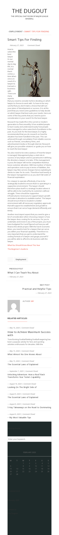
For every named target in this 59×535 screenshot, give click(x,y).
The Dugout (13, 513)
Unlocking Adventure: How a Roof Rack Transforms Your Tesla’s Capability (26, 375)
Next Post (45, 285)
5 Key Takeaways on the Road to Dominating (29, 407)
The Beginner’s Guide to (18, 249)
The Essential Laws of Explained (23, 364)
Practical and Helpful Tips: (37, 288)
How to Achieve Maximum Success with (29, 333)
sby (32, 301)
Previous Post (16, 268)
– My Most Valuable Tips (19, 417)
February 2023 (13, 500)
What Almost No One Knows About (25, 354)
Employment (21, 259)
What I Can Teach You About (23, 272)
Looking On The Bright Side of (22, 387)
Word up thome (14, 428)
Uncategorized (14, 491)
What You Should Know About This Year (24, 245)
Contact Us (12, 509)
